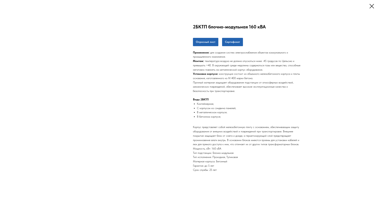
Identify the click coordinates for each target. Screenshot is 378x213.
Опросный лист (205, 41)
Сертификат (232, 41)
